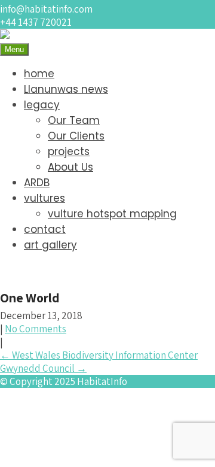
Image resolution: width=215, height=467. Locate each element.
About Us (70, 167)
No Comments (35, 328)
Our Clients (76, 136)
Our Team (74, 120)
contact (45, 229)
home (39, 73)
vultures (44, 198)
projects (69, 151)
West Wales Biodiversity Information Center (99, 355)
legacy (42, 105)
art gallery (50, 245)
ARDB (37, 182)
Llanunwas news (66, 89)
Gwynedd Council (43, 368)
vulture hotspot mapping (112, 214)
